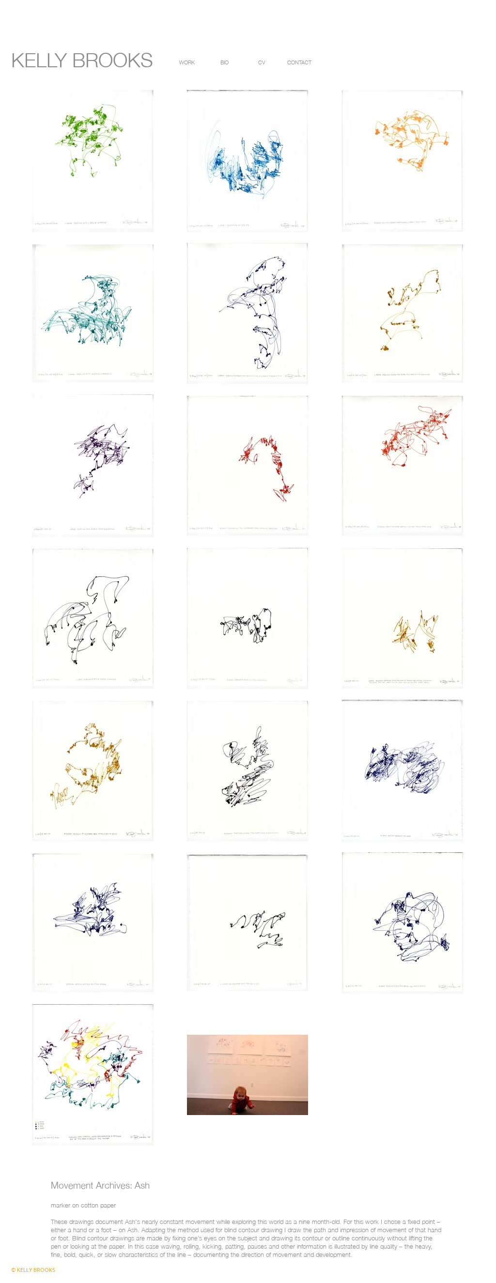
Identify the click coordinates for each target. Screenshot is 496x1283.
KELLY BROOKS (82, 57)
